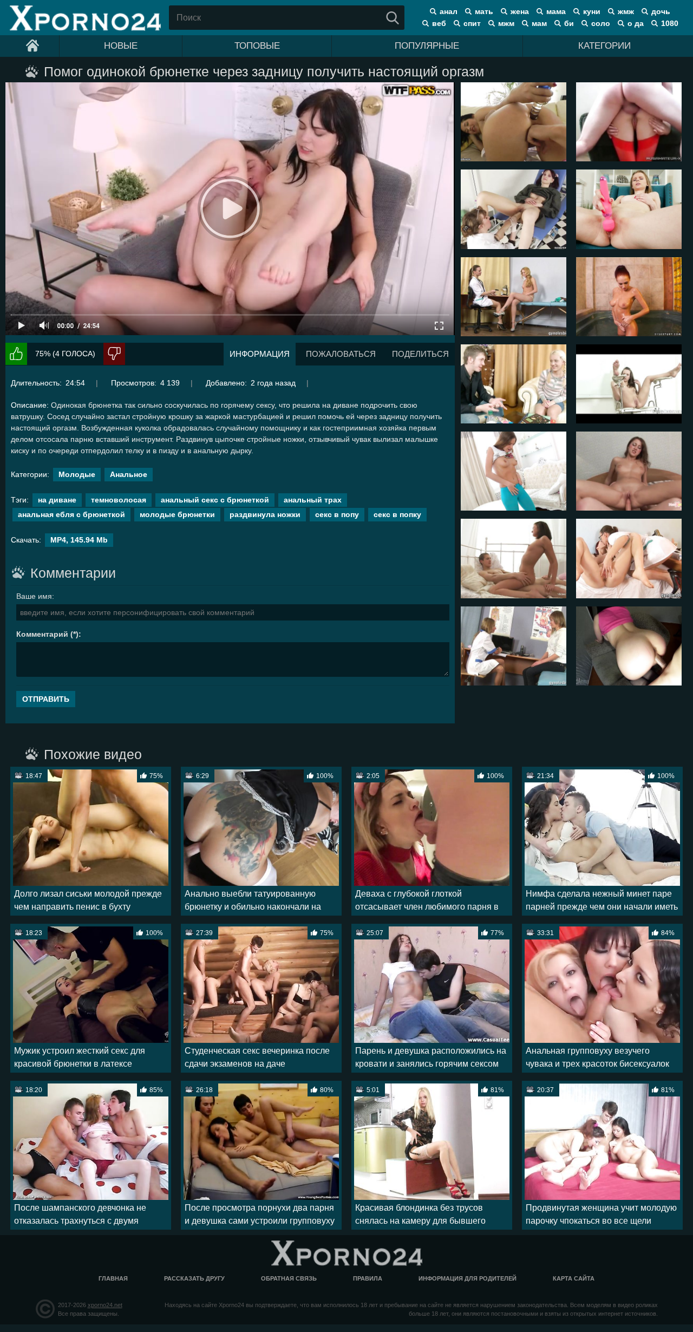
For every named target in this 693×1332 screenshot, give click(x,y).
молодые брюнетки (177, 514)
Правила (367, 1278)
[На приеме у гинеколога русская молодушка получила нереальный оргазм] (629, 558)
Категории (604, 46)
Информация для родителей (468, 1278)
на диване (57, 499)
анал (448, 11)
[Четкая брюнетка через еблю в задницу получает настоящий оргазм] (513, 121)
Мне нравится (16, 354)
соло (600, 23)
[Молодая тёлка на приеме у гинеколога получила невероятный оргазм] (513, 645)
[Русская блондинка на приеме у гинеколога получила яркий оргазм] (513, 296)
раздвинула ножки (265, 514)
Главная (113, 1278)
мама (556, 11)
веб (439, 23)
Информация (260, 353)
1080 (669, 23)
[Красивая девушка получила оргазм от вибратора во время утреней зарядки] (513, 471)
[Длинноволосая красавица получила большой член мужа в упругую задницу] (629, 645)
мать (484, 11)
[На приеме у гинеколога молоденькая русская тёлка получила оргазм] (629, 383)
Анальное (128, 474)
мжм (506, 23)
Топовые (257, 46)
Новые (121, 46)
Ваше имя (34, 596)
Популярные (427, 46)
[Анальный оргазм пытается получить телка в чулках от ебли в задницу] (629, 121)
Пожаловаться (341, 353)
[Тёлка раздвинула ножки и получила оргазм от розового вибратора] (629, 209)
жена (520, 11)
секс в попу (337, 514)
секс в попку (397, 514)
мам (539, 23)
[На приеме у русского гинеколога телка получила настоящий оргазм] (513, 209)
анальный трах (313, 499)
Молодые (76, 474)
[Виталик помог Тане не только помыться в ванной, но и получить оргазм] (629, 471)
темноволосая (118, 499)
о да (635, 23)
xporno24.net (105, 1305)
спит (472, 23)
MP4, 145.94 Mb (79, 540)
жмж (626, 11)
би (569, 23)
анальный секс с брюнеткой (215, 499)
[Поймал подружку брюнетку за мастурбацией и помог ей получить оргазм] (513, 558)
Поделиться (420, 353)
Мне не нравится (114, 354)
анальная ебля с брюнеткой (71, 514)
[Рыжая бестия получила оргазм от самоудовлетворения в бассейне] (629, 296)
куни (591, 11)
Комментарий (42, 634)
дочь (660, 11)
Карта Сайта (573, 1278)
